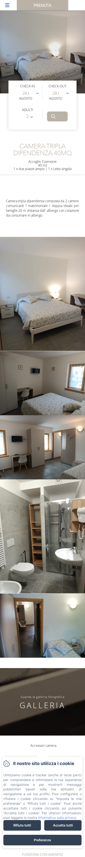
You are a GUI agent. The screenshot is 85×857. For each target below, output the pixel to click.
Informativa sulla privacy (57, 817)
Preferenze (42, 840)
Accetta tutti (63, 825)
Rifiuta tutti (22, 825)
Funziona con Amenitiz (42, 854)
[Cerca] (57, 116)
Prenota (42, 5)
